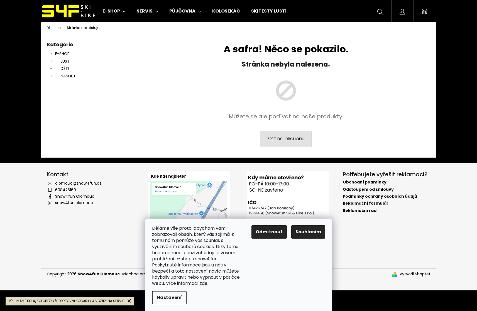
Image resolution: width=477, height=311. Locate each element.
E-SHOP (62, 54)
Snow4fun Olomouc (74, 196)
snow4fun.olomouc (74, 202)
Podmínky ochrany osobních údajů (380, 196)
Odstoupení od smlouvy (368, 189)
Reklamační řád (359, 211)
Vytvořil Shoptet (415, 274)
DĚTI (65, 68)
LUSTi (65, 61)
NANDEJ (68, 76)
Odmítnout (269, 232)
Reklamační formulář (365, 203)
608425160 (65, 190)
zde (203, 283)
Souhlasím (308, 232)
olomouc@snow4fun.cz (78, 183)
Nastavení (169, 297)
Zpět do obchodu (285, 139)
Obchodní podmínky (365, 182)
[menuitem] (114, 11)
